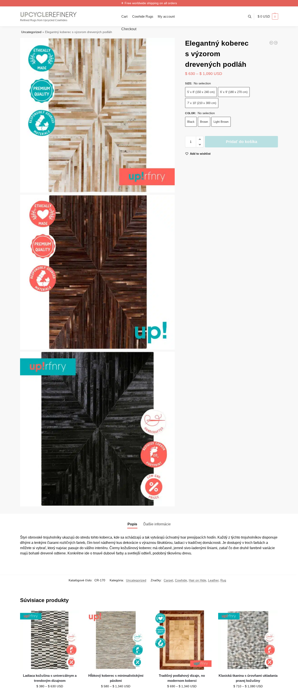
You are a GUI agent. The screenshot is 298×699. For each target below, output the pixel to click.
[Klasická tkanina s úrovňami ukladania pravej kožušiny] (248, 640)
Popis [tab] (132, 524)
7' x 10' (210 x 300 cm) (201, 103)
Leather (213, 580)
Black (191, 122)
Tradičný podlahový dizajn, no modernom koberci (182, 678)
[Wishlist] (72, 617)
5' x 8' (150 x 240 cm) (201, 92)
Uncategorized (31, 32)
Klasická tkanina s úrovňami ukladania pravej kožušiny (248, 678)
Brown (204, 122)
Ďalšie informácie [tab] (157, 524)
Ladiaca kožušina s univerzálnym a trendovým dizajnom (50, 678)
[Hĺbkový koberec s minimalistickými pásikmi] (116, 640)
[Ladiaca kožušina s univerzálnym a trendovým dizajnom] (50, 640)
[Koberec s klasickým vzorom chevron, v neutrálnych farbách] (276, 43)
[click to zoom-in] (97, 115)
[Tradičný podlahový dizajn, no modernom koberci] (182, 640)
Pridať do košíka (241, 142)
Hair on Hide (197, 580)
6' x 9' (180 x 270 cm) (233, 92)
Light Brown (221, 122)
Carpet (168, 580)
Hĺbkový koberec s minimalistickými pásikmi (115, 678)
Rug (223, 580)
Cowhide (181, 580)
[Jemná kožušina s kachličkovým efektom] (271, 43)
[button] (268, 16)
